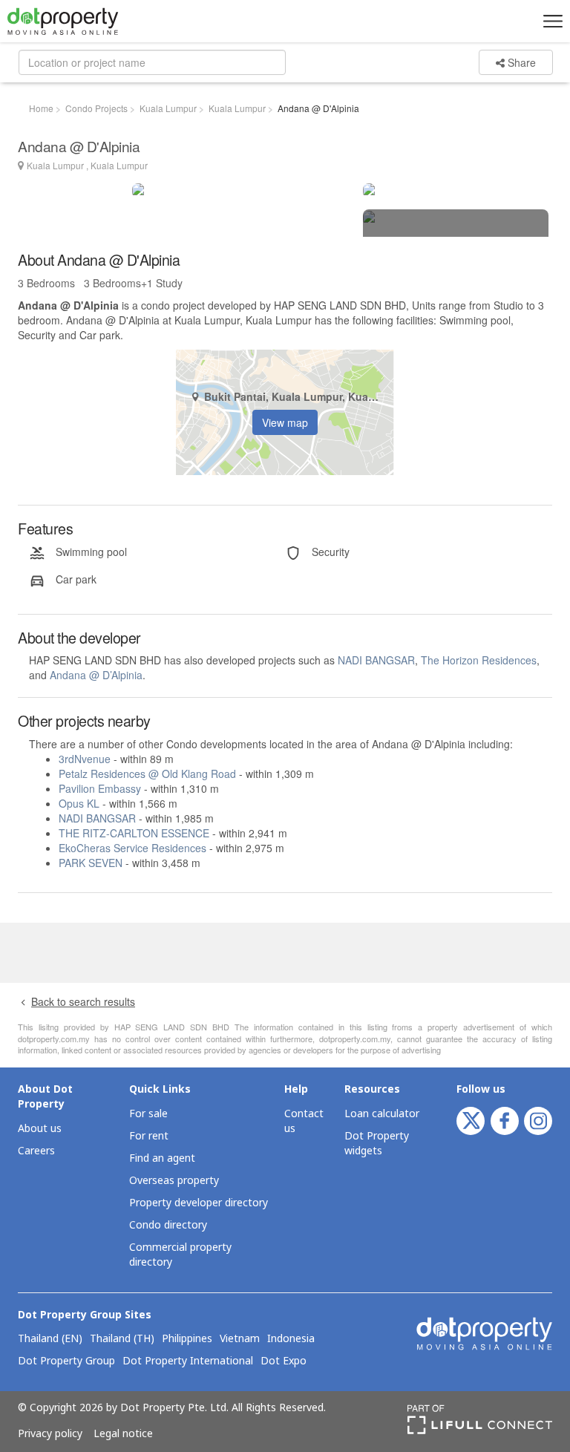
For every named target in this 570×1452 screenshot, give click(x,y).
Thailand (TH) (122, 1339)
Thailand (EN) (50, 1339)
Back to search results (83, 1001)
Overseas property (174, 1180)
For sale (148, 1114)
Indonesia (291, 1339)
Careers (36, 1151)
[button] (550, 20)
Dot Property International (187, 1361)
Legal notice (123, 1434)
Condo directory (168, 1225)
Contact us (304, 1121)
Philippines (187, 1339)
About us (40, 1129)
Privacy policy (50, 1434)
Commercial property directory (180, 1255)
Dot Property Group (66, 1361)
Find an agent (162, 1158)
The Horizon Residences (479, 660)
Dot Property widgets (376, 1143)
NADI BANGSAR (376, 660)
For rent (148, 1136)
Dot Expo (284, 1361)
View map (285, 422)
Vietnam (240, 1339)
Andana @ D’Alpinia (96, 674)
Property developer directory (198, 1203)
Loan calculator (381, 1114)
